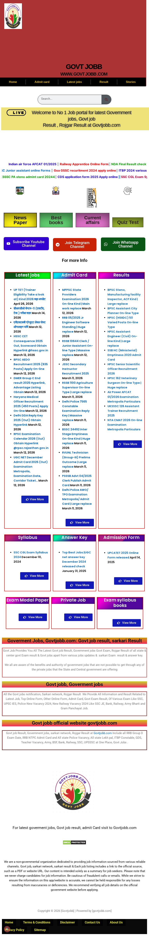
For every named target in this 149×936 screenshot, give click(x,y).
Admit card (42, 81)
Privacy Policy (14, 930)
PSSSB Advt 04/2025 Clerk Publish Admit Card (77, 480)
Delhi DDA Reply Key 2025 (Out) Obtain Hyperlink (28, 420)
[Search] (106, 99)
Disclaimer (67, 922)
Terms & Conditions (36, 922)
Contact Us (92, 922)
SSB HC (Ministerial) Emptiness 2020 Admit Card (124, 355)
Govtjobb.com (103, 733)
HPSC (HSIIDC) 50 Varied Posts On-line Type (122, 322)
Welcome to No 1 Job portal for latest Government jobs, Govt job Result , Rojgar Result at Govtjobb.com (81, 119)
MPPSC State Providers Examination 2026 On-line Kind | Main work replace (76, 299)
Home (13, 81)
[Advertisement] (84, 33)
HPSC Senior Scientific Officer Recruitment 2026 (123, 368)
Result (104, 81)
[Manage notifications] (7, 929)
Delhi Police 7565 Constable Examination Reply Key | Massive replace (76, 411)
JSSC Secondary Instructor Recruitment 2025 (75, 368)
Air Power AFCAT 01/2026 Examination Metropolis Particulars (123, 396)
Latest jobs (74, 81)
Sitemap (40, 930)
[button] (74, 244)
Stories (131, 81)
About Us (116, 922)
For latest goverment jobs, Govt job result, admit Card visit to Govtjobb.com (75, 827)
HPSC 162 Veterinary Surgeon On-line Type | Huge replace (124, 382)
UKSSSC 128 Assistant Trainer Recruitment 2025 (123, 410)
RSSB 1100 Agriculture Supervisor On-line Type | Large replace (77, 387)
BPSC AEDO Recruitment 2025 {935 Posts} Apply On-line (31, 364)
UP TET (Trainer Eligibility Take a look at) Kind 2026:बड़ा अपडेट (30, 294)
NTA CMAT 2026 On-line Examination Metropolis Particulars (124, 424)
